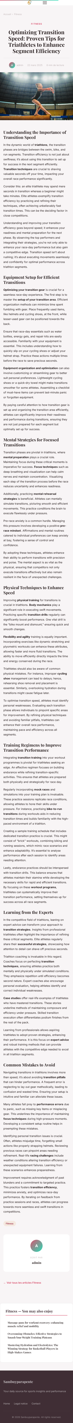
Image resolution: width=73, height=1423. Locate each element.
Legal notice (21, 1403)
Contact (36, 1403)
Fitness (18, 14)
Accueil (7, 14)
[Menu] (44, 2)
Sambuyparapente (18, 1381)
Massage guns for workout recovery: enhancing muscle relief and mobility (35, 1324)
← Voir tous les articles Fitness (22, 1282)
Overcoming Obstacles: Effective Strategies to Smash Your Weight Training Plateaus (35, 1335)
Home (6, 1403)
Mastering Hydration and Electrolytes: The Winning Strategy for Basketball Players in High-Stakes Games (33, 1348)
